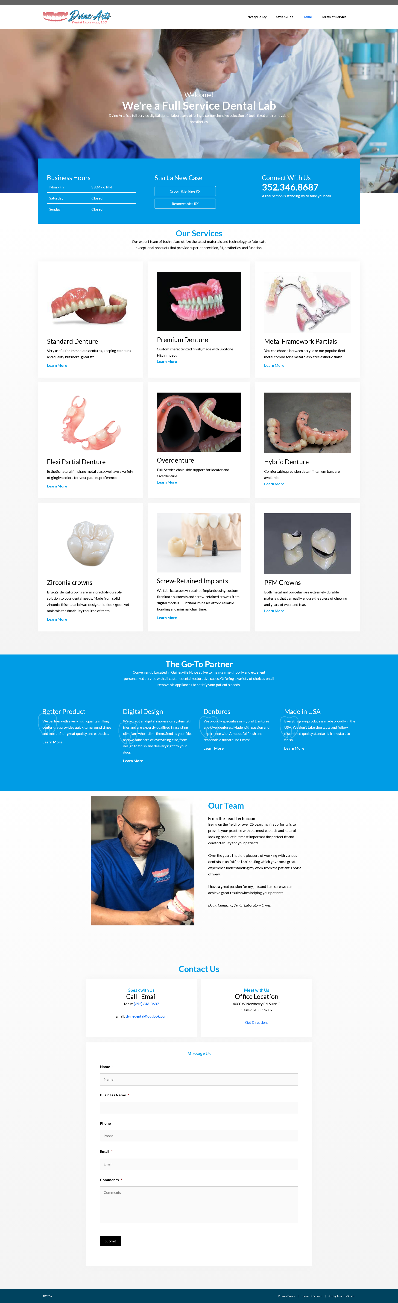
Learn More (57, 365)
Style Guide (284, 17)
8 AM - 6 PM (101, 187)
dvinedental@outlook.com (146, 1016)
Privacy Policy (256, 17)
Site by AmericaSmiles (342, 1296)
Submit (110, 1241)
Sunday (55, 209)
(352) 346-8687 (146, 1003)
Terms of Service (333, 17)
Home (307, 17)
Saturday (56, 198)
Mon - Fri (56, 187)
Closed (96, 198)
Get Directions (256, 1022)
